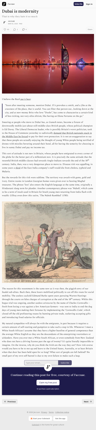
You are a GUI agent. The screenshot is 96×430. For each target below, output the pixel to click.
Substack (35, 425)
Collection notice (62, 412)
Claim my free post (48, 382)
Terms (51, 412)
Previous (12, 401)
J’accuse (11, 21)
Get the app (60, 418)
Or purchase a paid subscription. (48, 389)
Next (86, 401)
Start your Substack (41, 418)
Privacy (44, 412)
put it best (25, 99)
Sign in (89, 4)
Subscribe (78, 4)
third (18, 168)
